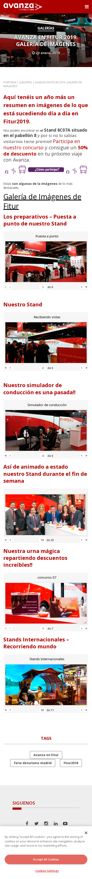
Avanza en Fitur (46, 755)
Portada (9, 82)
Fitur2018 (71, 763)
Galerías (46, 28)
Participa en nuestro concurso (41, 144)
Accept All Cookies (46, 859)
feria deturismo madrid (33, 763)
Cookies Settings (47, 871)
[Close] (86, 833)
